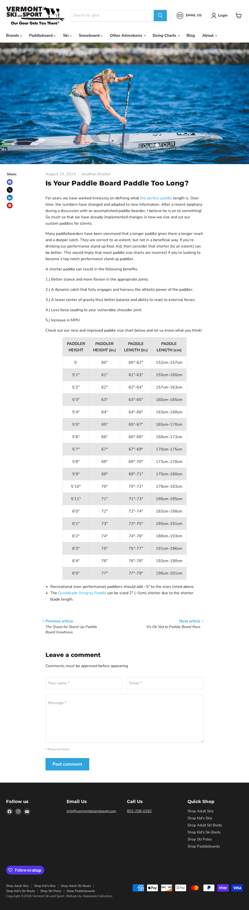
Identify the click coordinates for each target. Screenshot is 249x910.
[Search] (160, 15)
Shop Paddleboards (203, 846)
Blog (191, 35)
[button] (220, 15)
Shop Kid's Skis (199, 818)
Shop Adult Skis (200, 811)
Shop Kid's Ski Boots (204, 832)
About (208, 35)
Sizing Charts (164, 35)
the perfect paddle (156, 198)
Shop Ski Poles (199, 839)
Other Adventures (126, 35)
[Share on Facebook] (10, 182)
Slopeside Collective (97, 896)
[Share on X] (10, 190)
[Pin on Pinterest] (10, 205)
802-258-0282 (139, 811)
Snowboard (90, 35)
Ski (66, 35)
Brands (13, 35)
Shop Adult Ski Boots (204, 825)
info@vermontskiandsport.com (91, 811)
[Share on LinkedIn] (10, 198)
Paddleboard (41, 35)
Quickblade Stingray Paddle (82, 593)
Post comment (67, 764)
